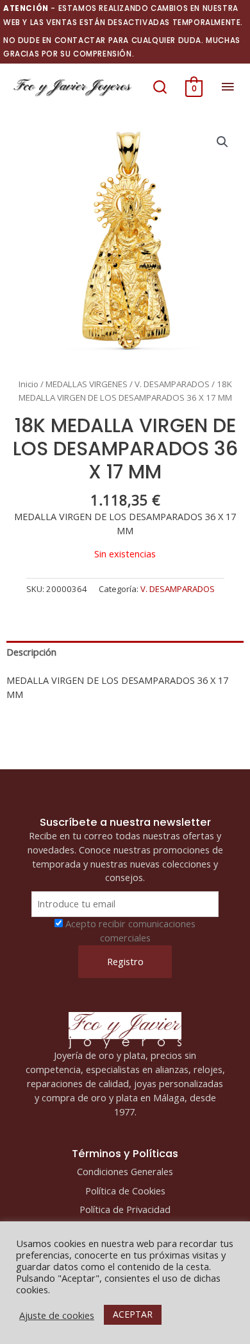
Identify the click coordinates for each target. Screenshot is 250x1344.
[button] (160, 87)
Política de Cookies (125, 1190)
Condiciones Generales (125, 1171)
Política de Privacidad (125, 1209)
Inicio (28, 384)
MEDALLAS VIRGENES (87, 384)
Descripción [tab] (31, 651)
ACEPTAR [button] (133, 1314)
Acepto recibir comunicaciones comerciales (130, 930)
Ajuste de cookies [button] (56, 1315)
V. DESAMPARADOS (172, 384)
